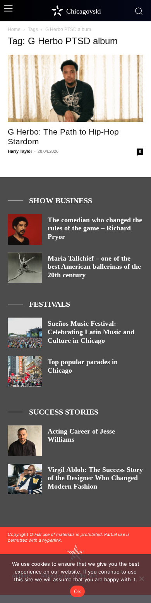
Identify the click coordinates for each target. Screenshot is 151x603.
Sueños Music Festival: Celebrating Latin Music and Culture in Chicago (91, 332)
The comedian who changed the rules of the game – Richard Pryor (95, 228)
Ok (77, 591)
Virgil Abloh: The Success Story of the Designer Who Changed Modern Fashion (95, 478)
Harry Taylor (20, 151)
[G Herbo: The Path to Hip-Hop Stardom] (75, 88)
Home (14, 29)
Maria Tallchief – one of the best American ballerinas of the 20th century (94, 266)
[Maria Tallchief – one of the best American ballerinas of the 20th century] (25, 267)
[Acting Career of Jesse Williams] (25, 440)
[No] (141, 578)
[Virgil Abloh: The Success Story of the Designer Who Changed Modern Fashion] (25, 479)
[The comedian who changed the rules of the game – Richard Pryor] (25, 229)
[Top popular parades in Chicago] (25, 371)
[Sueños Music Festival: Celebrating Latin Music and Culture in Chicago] (25, 333)
